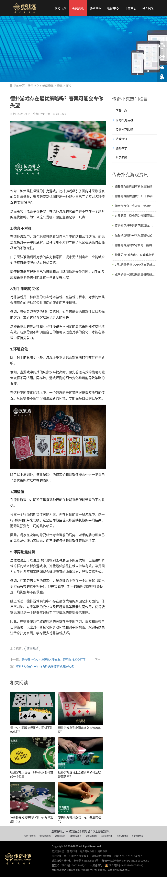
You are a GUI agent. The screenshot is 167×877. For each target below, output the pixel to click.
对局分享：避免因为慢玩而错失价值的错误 (136, 215)
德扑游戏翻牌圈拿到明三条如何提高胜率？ (136, 186)
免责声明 (72, 851)
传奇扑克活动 (124, 120)
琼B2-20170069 (140, 860)
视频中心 (113, 8)
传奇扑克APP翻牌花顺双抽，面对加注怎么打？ (136, 225)
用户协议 (102, 851)
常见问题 (121, 157)
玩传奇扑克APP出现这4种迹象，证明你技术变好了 (54, 659)
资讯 (60, 85)
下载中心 (130, 8)
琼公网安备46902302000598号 (126, 865)
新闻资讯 (78, 8)
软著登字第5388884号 (86, 860)
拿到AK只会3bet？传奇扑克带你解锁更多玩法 (45, 666)
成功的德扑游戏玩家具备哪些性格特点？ (136, 274)
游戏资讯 (121, 139)
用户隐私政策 (87, 851)
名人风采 (148, 8)
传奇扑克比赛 (124, 129)
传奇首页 (60, 8)
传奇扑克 (33, 85)
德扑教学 (121, 148)
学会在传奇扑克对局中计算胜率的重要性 (136, 206)
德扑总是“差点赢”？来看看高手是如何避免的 (136, 255)
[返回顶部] (162, 78)
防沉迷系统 (58, 851)
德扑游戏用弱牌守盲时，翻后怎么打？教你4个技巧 (136, 245)
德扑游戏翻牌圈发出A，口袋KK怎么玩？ (136, 196)
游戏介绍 (95, 8)
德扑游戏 (32, 648)
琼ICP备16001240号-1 (74, 865)
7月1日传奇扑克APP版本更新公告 (136, 264)
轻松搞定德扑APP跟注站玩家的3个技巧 (136, 235)
